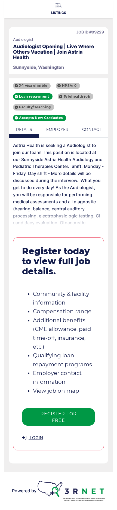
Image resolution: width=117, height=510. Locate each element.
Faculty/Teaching (35, 107)
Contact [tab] (91, 129)
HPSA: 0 (69, 86)
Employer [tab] (57, 129)
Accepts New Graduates (41, 118)
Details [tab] (24, 129)
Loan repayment (34, 96)
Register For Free (59, 417)
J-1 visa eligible (33, 86)
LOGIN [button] (36, 437)
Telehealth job (77, 96)
